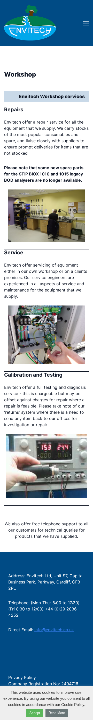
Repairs (13, 109)
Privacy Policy (22, 677)
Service (13, 252)
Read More (57, 713)
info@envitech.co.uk (54, 629)
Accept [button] (34, 713)
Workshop (20, 74)
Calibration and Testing (33, 375)
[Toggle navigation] (86, 22)
